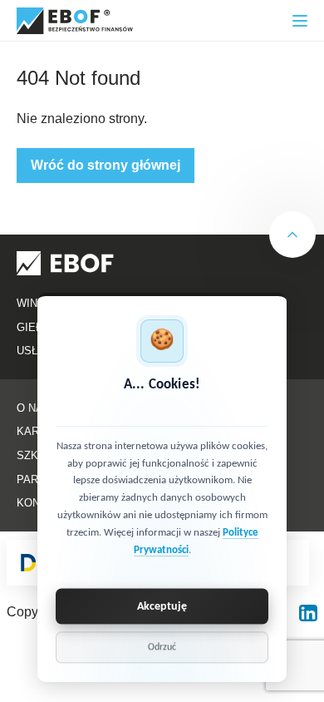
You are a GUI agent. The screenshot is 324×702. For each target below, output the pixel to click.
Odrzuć (162, 648)
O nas (34, 408)
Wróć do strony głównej (105, 165)
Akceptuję (162, 607)
